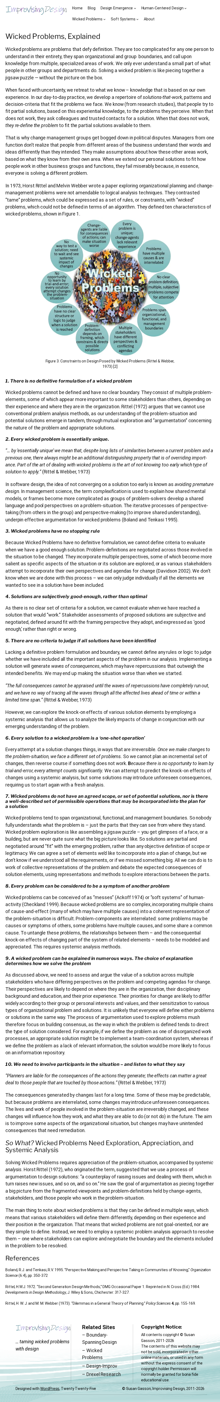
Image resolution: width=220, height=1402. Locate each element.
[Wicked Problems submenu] (104, 19)
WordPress (49, 1388)
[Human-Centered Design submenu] (185, 8)
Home (77, 8)
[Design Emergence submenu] (135, 8)
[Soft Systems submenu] (137, 19)
